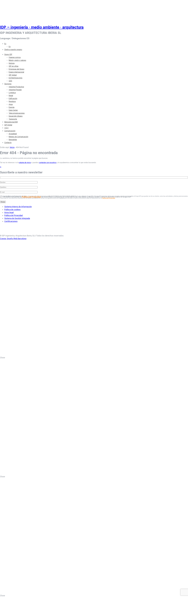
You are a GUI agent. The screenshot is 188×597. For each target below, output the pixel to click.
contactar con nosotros (47, 163)
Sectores (7, 84)
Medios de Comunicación (18, 137)
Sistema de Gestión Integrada (17, 218)
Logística (12, 93)
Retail (11, 96)
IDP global (13, 75)
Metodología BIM (11, 122)
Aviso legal (9, 212)
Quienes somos (15, 57)
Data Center (13, 110)
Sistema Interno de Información (18, 206)
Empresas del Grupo (16, 69)
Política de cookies (12, 209)
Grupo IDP (8, 54)
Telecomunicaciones (17, 113)
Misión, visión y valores (17, 60)
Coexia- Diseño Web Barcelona (13, 238)
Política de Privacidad (31, 197)
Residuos (12, 101)
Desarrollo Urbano (16, 116)
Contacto (8, 143)
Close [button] (2, 357)
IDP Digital (8, 125)
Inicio (12, 147)
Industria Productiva (16, 87)
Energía (11, 107)
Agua (11, 104)
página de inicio (25, 163)
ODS (10, 81)
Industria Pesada (15, 90)
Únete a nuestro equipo (13, 50)
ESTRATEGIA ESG (15, 78)
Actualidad (13, 134)
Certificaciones (11, 221)
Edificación (13, 98)
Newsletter (13, 140)
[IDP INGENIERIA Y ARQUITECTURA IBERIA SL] (5, 10)
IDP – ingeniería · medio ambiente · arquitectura (42, 27)
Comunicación (9, 131)
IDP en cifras (13, 66)
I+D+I (6, 128)
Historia (11, 63)
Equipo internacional (16, 72)
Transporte (13, 119)
